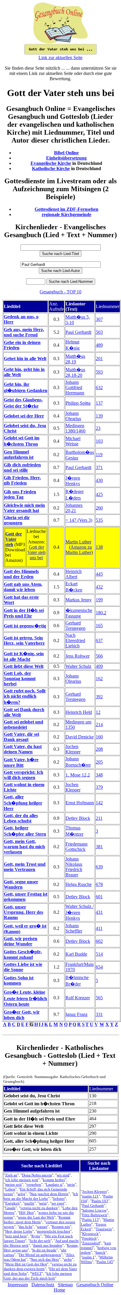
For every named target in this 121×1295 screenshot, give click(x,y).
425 (99, 494)
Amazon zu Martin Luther (78, 550)
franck (100, 1252)
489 (99, 345)
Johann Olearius (73, 416)
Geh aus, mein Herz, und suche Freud (24, 332)
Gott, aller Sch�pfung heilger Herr (23, 802)
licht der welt (40, 1240)
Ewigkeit (12, 1203)
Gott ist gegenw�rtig (25, 625)
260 (99, 507)
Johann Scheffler (73, 928)
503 (99, 332)
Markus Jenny (78, 599)
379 (99, 787)
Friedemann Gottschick (76, 846)
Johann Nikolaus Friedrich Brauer (73, 866)
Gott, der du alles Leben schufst (21, 818)
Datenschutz (42, 1284)
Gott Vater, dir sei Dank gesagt (21, 737)
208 (99, 749)
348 (99, 774)
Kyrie (35, 1236)
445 (99, 574)
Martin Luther (78, 541)
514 (99, 954)
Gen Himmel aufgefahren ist (18, 454)
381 (99, 846)
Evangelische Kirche (51, 163)
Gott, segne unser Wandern (21, 884)
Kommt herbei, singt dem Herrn (37, 1219)
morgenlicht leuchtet (53, 1231)
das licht (25, 1226)
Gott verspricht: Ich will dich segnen (23, 775)
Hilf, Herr (26, 1212)
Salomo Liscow (94, 1210)
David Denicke (79, 736)
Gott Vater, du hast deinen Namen (23, 749)
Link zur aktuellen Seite (60, 57)
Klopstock (90, 1233)
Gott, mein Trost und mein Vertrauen (25, 867)
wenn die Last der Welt (36, 1217)
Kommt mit (61, 1226)
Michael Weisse (72, 441)
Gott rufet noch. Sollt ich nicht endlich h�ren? (25, 696)
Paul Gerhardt (78, 332)
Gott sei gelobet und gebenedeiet (23, 724)
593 (99, 371)
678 (99, 884)
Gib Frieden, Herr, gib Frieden (22, 480)
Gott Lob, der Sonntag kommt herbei (20, 678)
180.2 (101, 612)
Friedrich (89, 1238)
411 (99, 928)
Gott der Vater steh (13, 539)
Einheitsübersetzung (66, 157)
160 (99, 736)
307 (99, 319)
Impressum (18, 1284)
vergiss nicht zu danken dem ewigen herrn (40, 1266)
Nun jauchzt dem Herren (49, 1194)
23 (98, 428)
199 (99, 599)
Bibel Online (66, 152)
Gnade (10, 1208)
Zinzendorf (91, 1243)
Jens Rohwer (77, 656)
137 (99, 403)
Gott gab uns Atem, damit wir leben (23, 587)
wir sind (63, 1175)
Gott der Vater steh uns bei (36, 552)
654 (99, 966)
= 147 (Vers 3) (78, 520)
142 (99, 802)
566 (99, 656)
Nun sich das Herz (45, 1259)
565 (99, 997)
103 (99, 441)
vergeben (33, 1184)
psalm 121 (90, 1196)
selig (21, 1194)
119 (99, 454)
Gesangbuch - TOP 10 (60, 291)
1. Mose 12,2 (77, 774)
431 (99, 912)
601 (99, 896)
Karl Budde (76, 954)
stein (71, 1184)
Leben (10, 1189)
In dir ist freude (44, 1250)
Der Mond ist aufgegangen (40, 1255)
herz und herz (16, 1236)
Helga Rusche (78, 884)
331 (99, 1014)
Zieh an (11, 1175)
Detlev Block (77, 818)
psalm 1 (88, 1257)
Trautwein (104, 1229)
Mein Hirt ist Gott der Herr (26, 1264)
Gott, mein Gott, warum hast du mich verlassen (24, 846)
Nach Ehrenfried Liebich (75, 640)
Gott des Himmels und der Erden (21, 574)
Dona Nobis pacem (37, 1175)
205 (99, 761)
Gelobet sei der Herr (24, 415)
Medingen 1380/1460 (75, 428)
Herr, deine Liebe (18, 1231)
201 (99, 358)
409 (99, 666)
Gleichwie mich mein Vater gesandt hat (24, 508)
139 (99, 415)
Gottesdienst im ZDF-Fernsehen (66, 209)
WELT (36, 1273)
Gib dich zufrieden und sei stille (22, 467)
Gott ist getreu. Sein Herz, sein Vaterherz (24, 640)
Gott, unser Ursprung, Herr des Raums (23, 912)
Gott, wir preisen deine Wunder (20, 941)
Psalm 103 (100, 1201)
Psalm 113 (90, 1219)
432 (99, 586)
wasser (42, 1226)
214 (99, 724)
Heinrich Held (78, 712)
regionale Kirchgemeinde (66, 214)
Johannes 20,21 (74, 508)
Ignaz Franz (76, 1014)
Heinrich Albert (73, 574)
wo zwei (57, 1203)
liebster (59, 1198)
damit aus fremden (47, 1245)
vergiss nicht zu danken (39, 1208)
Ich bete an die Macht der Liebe (41, 1196)
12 (98, 712)
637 (99, 640)
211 (99, 818)
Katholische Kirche (51, 168)
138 (99, 547)
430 (99, 480)
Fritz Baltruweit (94, 1215)
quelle (29, 1203)
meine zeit (13, 1184)
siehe (68, 1259)
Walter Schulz (78, 666)
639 (99, 866)
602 (99, 941)
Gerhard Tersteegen (75, 625)
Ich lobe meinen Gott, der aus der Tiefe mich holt (38, 1275)
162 (99, 678)
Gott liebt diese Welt (23, 666)
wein (43, 1203)
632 (99, 387)
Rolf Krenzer (77, 997)
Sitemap (65, 1284)
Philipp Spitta (77, 403)
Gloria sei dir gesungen (17, 520)
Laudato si (54, 1184)
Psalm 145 (105, 1262)
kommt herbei (54, 1180)
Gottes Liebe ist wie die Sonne (23, 967)
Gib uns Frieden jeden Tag (20, 494)
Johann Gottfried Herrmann (74, 387)
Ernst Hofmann (79, 802)
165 (99, 625)
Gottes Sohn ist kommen (18, 980)
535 (99, 520)
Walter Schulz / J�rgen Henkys (79, 912)
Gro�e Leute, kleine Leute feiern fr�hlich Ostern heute (25, 998)
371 (99, 467)
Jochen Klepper (72, 749)
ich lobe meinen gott (21, 1180)
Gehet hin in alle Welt (25, 358)
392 (99, 696)
